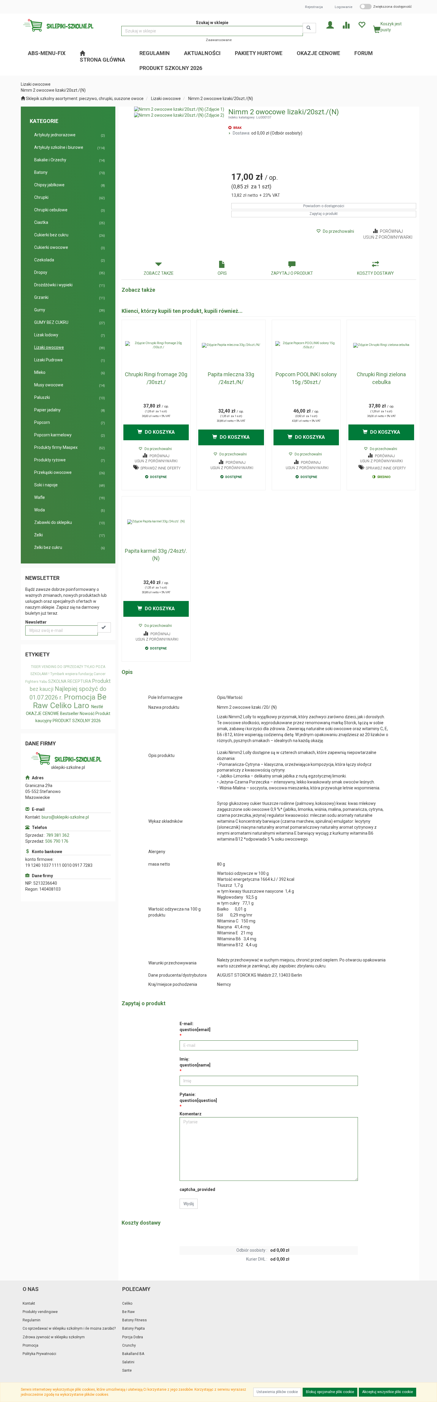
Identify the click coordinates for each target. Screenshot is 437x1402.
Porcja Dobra (132, 1337)
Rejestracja (314, 7)
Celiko (61, 705)
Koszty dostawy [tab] (375, 273)
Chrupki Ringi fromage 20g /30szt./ (156, 378)
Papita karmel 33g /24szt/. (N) (156, 555)
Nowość (87, 713)
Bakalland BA (133, 1354)
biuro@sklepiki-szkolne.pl (65, 817)
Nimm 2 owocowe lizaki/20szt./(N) (220, 98)
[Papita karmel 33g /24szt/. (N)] (156, 522)
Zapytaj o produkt (323, 214)
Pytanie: (198, 1097)
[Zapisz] (104, 627)
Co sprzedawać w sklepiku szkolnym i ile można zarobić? (69, 1328)
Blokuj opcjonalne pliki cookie (330, 1392)
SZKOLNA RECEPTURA (69, 681)
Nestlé (97, 706)
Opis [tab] (222, 273)
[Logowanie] (330, 24)
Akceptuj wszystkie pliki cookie (387, 1392)
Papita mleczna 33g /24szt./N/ (231, 378)
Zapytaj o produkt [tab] (292, 273)
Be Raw (128, 1312)
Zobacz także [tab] (159, 273)
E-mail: (195, 1026)
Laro (81, 705)
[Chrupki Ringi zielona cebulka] (381, 345)
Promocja (79, 697)
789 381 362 (57, 835)
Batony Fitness (134, 1320)
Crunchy (129, 1345)
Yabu (43, 682)
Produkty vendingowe (40, 1312)
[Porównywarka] (345, 24)
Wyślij (188, 1203)
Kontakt (29, 1303)
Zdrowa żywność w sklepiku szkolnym (54, 1337)
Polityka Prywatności (39, 1354)
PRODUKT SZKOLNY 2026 (77, 720)
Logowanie (343, 7)
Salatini (128, 1362)
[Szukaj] (309, 28)
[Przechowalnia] (361, 24)
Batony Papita (133, 1328)
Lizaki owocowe (166, 98)
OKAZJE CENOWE (42, 713)
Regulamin (31, 1320)
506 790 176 (56, 841)
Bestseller (69, 713)
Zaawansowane (219, 40)
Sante (127, 1370)
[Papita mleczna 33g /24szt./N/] (231, 345)
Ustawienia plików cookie (277, 1392)
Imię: (195, 1062)
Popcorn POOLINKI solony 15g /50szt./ (306, 378)
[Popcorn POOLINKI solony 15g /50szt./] (306, 345)
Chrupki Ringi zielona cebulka (381, 378)
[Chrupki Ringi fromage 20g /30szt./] (156, 345)
